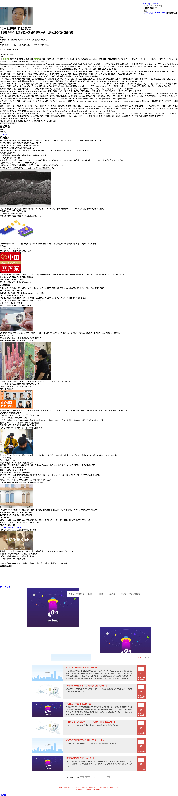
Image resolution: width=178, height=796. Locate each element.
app (159, 12)
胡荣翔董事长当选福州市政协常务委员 (82, 668)
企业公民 (98, 787)
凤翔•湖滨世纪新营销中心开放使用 (80, 758)
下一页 (88, 778)
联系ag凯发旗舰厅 (114, 787)
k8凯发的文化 (76, 787)
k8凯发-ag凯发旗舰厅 (150, 4)
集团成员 (91, 787)
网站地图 (3, 795)
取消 (145, 10)
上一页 (82, 778)
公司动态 (138, 657)
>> (104, 778)
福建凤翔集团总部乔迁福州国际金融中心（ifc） (85, 740)
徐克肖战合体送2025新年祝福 (10, 527)
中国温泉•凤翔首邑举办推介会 (78, 704)
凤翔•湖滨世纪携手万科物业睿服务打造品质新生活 (86, 686)
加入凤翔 (105, 787)
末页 (108, 778)
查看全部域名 (5, 587)
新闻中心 (84, 787)
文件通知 (147, 657)
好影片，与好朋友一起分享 (8, 123)
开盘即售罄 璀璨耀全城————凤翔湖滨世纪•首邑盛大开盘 (90, 722)
